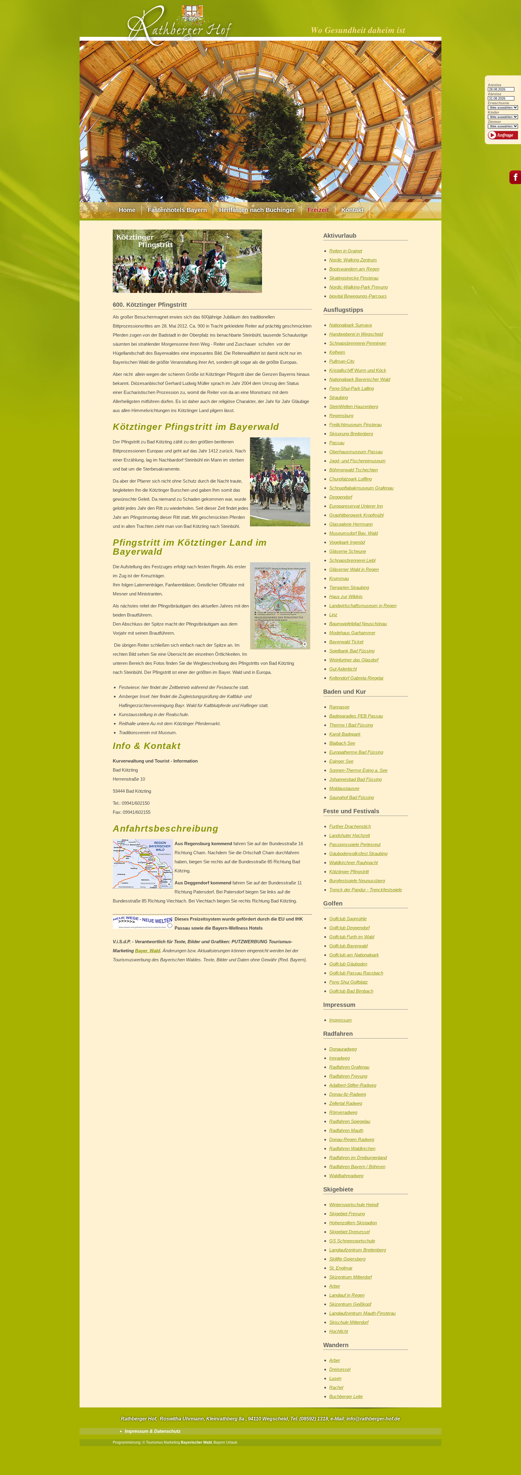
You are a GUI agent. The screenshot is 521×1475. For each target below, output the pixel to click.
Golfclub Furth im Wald (351, 936)
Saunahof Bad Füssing (351, 797)
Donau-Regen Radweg (351, 1139)
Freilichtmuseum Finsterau (355, 424)
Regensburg (341, 415)
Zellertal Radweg (345, 1103)
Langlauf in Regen (347, 1295)
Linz (333, 614)
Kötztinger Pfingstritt (349, 871)
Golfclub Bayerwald (348, 945)
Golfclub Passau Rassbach (356, 972)
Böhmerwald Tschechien (353, 469)
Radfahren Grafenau (349, 1067)
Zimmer (494, 122)
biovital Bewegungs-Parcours (358, 296)
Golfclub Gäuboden (348, 963)
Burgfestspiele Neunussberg (357, 880)
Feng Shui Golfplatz (348, 982)
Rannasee (339, 706)
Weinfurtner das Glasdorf (353, 659)
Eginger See (341, 761)
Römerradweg (343, 1112)
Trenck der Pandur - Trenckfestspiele (365, 889)
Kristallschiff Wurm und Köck (357, 370)
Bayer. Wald (147, 950)
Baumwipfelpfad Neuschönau (358, 623)
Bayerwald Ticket (346, 641)
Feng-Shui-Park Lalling (351, 388)
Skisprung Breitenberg (351, 433)
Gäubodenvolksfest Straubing (358, 853)
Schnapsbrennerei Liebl (352, 560)
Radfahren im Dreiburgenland (358, 1157)
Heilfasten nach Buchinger (257, 210)
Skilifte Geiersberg (347, 1258)
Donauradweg (343, 1049)
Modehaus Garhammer (352, 632)
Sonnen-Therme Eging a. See (358, 770)
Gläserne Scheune (347, 551)
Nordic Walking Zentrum (353, 259)
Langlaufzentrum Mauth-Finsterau (362, 1313)
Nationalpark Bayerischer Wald (359, 379)
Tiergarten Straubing (349, 587)
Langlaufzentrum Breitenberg (357, 1249)
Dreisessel (339, 1369)
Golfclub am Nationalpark (354, 954)
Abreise (494, 94)
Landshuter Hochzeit (349, 835)
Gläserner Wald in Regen (354, 569)
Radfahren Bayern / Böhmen (357, 1166)
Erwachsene (498, 103)
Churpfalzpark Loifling (350, 478)
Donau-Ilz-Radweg (347, 1094)
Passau (336, 442)
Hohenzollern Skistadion (353, 1222)
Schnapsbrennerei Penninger (357, 343)
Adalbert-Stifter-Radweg (352, 1085)
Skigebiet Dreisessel (349, 1231)
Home (127, 210)
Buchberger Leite (346, 1396)
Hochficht (338, 1331)
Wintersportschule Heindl (353, 1204)
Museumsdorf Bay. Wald (353, 533)
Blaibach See (342, 743)
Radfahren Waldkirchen (352, 1148)
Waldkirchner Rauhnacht (353, 862)
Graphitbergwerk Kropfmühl (356, 515)
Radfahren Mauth (346, 1130)
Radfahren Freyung (348, 1076)
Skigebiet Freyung (347, 1213)
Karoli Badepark (345, 734)
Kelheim (337, 352)
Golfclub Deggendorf (349, 927)
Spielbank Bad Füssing (351, 650)
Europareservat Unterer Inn (356, 506)
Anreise (494, 85)
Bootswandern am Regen (354, 268)
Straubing (338, 397)
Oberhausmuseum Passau (356, 451)
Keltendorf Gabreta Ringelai (356, 677)
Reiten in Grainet (345, 250)
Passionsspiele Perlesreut (354, 844)
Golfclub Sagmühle (348, 918)
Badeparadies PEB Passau (356, 715)
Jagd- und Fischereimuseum (357, 460)
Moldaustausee (344, 788)
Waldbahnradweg (346, 1175)
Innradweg (339, 1058)
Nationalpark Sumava (350, 325)
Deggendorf (340, 497)
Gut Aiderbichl (343, 668)
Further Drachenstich (350, 826)
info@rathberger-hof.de (373, 1418)
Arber (334, 1286)
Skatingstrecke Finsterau (353, 278)
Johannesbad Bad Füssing (355, 779)
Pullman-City (342, 361)
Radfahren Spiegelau (349, 1121)
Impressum (340, 1020)
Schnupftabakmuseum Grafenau (361, 487)
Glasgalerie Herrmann (351, 524)
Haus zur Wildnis (346, 596)
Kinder (493, 113)
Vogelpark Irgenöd (347, 542)
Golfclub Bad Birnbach (351, 991)
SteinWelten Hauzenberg (353, 406)
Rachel (336, 1387)
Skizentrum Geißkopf (350, 1304)
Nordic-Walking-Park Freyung (358, 287)
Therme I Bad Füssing (351, 725)
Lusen (335, 1378)
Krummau (339, 578)
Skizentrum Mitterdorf (350, 1277)
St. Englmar (340, 1267)
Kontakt (352, 210)
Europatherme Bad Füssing (356, 752)
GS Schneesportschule (352, 1240)
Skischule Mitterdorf (348, 1322)
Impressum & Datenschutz (153, 1431)
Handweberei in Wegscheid (356, 334)
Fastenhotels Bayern (177, 210)
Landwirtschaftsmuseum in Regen (362, 605)
